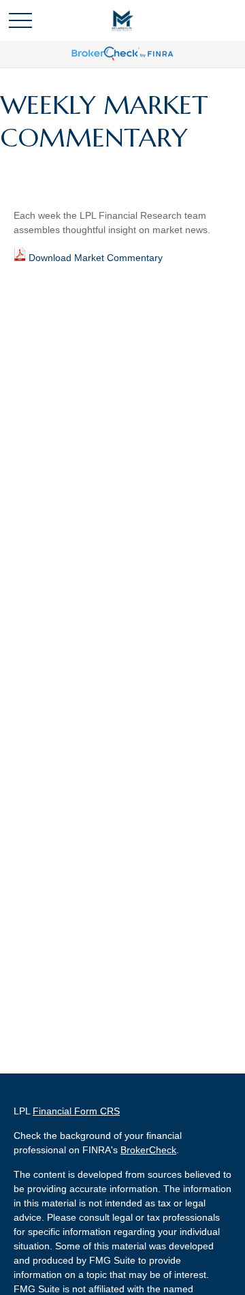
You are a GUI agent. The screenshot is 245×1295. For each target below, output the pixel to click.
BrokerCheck (148, 1149)
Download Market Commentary (96, 257)
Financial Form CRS (76, 1111)
